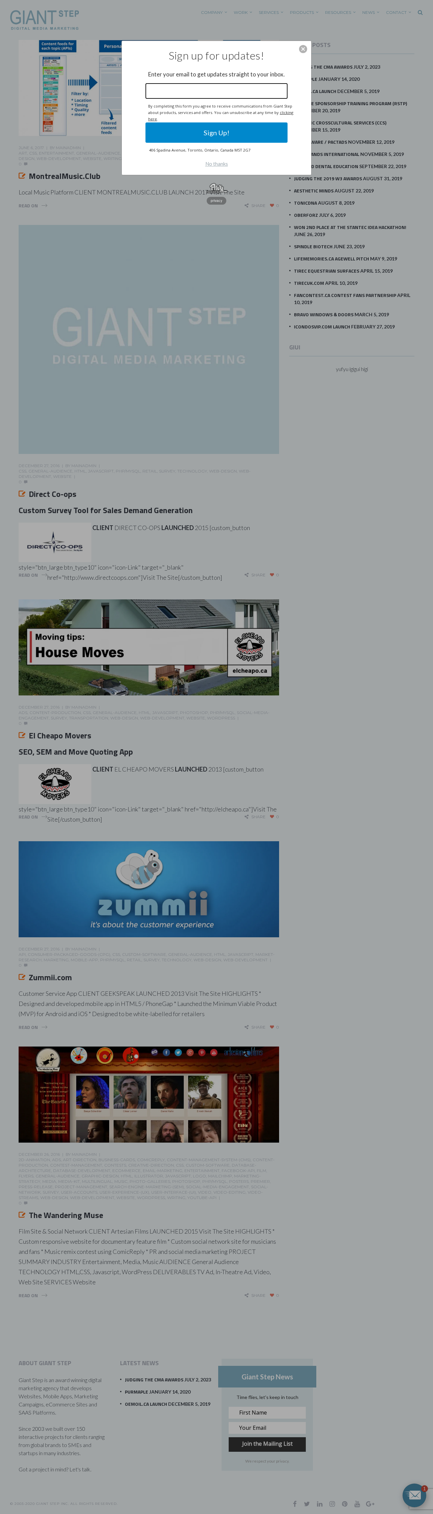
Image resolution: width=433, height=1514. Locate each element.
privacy (216, 200)
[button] (303, 49)
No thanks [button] (216, 164)
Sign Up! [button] (216, 133)
